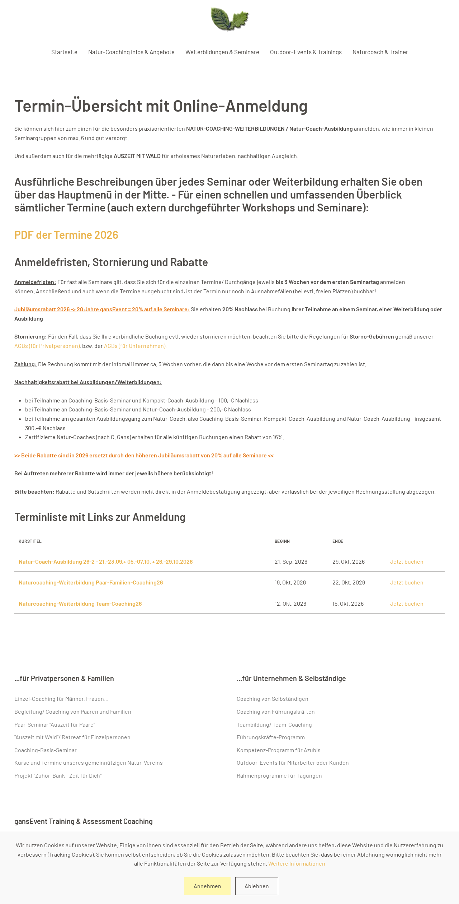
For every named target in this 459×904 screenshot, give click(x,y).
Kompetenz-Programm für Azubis (279, 749)
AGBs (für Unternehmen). (135, 345)
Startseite (64, 51)
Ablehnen (257, 885)
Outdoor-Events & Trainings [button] (306, 51)
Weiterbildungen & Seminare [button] (222, 51)
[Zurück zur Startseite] (230, 20)
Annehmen (207, 885)
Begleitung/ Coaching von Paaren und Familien (72, 711)
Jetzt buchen (406, 561)
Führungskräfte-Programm (271, 736)
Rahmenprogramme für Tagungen (279, 775)
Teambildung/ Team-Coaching (274, 724)
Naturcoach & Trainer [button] (380, 51)
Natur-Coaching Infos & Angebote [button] (131, 51)
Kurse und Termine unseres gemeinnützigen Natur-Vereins (88, 762)
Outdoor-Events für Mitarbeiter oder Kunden (293, 762)
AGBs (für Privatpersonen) (47, 345)
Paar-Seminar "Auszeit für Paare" (54, 724)
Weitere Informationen (296, 863)
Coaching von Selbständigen (272, 698)
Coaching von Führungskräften (276, 711)
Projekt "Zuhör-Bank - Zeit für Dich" (57, 775)
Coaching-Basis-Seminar (45, 749)
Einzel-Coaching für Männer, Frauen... (61, 698)
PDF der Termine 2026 (66, 234)
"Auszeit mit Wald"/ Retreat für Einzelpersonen (72, 736)
